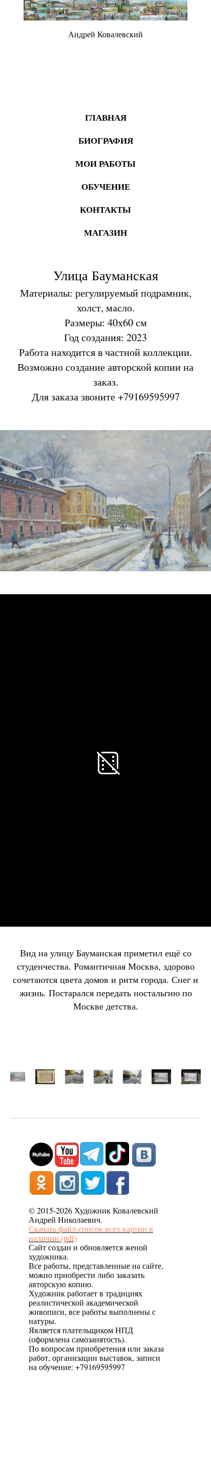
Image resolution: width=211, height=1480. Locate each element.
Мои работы (105, 163)
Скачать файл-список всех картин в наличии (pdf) (91, 1233)
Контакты (105, 209)
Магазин (105, 232)
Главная (105, 117)
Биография (105, 140)
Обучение (105, 186)
